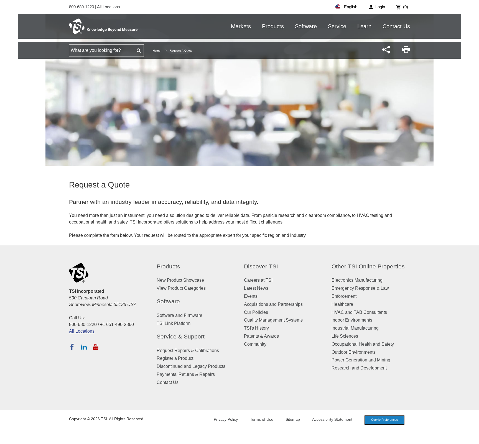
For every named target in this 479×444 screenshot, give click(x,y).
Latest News (256, 288)
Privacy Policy (226, 419)
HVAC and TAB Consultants (359, 312)
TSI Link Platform (173, 323)
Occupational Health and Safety (363, 344)
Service (337, 26)
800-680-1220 (82, 6)
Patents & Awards (261, 336)
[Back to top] (472, 437)
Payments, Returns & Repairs (186, 374)
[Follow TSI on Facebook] (72, 347)
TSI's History (256, 328)
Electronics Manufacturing (357, 280)
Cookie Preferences (384, 419)
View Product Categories (181, 288)
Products (273, 26)
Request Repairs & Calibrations (188, 350)
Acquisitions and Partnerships (273, 304)
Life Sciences (345, 336)
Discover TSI (261, 266)
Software (306, 26)
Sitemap (293, 419)
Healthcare (342, 304)
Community (255, 344)
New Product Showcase (180, 280)
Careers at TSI (258, 280)
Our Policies (256, 312)
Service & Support (181, 336)
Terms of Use (261, 419)
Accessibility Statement (332, 419)
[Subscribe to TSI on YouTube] (95, 347)
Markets (241, 26)
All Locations (108, 6)
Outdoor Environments (354, 352)
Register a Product (175, 358)
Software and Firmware (179, 315)
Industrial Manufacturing (355, 328)
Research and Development (359, 368)
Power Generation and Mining (361, 360)
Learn (364, 26)
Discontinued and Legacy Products (191, 366)
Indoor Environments (352, 320)
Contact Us (396, 26)
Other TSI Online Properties (368, 266)
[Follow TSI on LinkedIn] (84, 347)
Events (251, 296)
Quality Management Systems (273, 320)
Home (156, 50)
